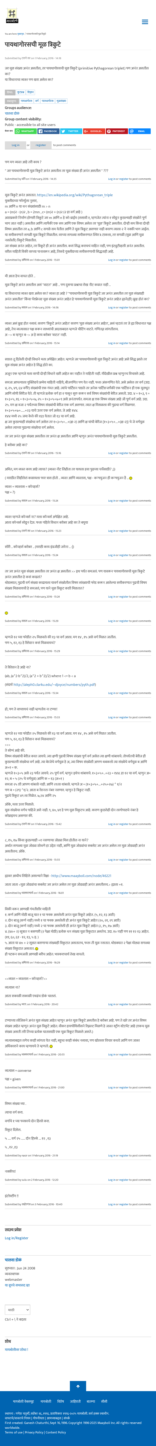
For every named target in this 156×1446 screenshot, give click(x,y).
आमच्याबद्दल (54, 1418)
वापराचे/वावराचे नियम (17, 1418)
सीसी (104, 1401)
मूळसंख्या (61, 101)
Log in (16, 145)
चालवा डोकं (12, 114)
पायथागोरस (26, 101)
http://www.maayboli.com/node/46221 (81, 876)
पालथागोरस (47, 101)
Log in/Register (16, 1238)
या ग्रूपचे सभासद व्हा (17, 1285)
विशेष (60, 1401)
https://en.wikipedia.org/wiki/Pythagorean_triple (75, 195)
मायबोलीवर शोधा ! (16, 1350)
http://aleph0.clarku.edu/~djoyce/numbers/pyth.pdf (54, 685)
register (41, 145)
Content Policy (56, 1432)
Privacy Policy (34, 1432)
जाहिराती (75, 1401)
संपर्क (67, 1418)
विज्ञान (30, 92)
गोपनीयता (39, 1418)
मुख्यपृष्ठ (20, 34)
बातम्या (91, 1401)
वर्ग (37, 101)
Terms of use (14, 1432)
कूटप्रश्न (20, 92)
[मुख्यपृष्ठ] (12, 15)
